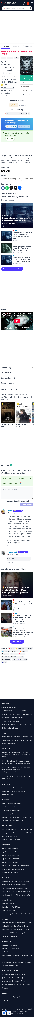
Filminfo (6, 46)
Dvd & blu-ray (6, 826)
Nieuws (20, 718)
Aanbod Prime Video (8, 952)
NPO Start (24, 651)
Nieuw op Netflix (7, 881)
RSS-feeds (15, 721)
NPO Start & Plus (19, 974)
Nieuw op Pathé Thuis (9, 903)
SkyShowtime (25, 126)
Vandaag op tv (17, 788)
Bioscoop (10, 740)
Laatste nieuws (6, 737)
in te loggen (14, 481)
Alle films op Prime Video (23, 962)
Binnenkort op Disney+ (23, 922)
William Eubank (9, 62)
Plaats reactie (27, 505)
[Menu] (32, 3)
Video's (16, 740)
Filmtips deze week (7, 795)
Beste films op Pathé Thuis (10, 914)
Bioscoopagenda (7, 803)
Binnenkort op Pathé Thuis (10, 907)
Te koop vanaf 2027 (24, 833)
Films (31, 737)
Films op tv (5, 784)
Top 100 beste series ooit (10, 859)
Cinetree (14, 656)
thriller (16, 58)
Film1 (22, 656)
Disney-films (5, 872)
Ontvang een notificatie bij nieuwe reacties (16, 501)
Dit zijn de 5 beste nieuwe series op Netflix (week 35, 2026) (15, 777)
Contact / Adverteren (24, 724)
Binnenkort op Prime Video (10, 948)
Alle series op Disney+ (9, 936)
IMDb (5, 96)
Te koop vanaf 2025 (25, 829)
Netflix (12, 648)
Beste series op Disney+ (22, 929)
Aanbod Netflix (21, 885)
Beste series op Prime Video (11, 959)
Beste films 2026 (22, 888)
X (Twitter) (18, 714)
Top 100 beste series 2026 (10, 866)
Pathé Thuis (12, 126)
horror (4, 58)
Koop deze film (8, 87)
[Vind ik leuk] (8, 546)
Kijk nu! (9, 139)
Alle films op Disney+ (22, 933)
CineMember (7, 659)
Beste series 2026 (24, 891)
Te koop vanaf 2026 (8, 833)
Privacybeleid (6, 721)
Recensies (16, 737)
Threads (6, 718)
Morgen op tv (6, 791)
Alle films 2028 (18, 821)
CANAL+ (16, 651)
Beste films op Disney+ (22, 926)
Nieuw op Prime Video (9, 945)
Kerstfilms (14, 872)
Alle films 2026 (26, 817)
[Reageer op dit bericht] (11, 546)
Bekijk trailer (7, 90)
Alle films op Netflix (8, 895)
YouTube (28, 714)
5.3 (10, 85)
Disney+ (30, 648)
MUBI (4, 662)
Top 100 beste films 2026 (10, 855)
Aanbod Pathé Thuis (8, 910)
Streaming (28, 46)
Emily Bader (7, 65)
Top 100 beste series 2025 (10, 862)
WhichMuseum (6, 997)
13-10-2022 (7, 82)
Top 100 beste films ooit (9, 848)
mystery (10, 58)
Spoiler (11, 558)
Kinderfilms (25, 866)
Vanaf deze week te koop (10, 836)
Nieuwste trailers (20, 814)
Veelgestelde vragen (8, 724)
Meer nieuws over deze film (11, 269)
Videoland (6, 656)
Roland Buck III (8, 67)
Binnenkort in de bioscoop (10, 817)
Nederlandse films (7, 869)
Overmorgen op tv (18, 791)
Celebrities (11, 743)
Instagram (7, 714)
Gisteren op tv (6, 788)
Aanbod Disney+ (7, 926)
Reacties (6, 93)
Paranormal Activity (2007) (12, 179)
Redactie (14, 718)
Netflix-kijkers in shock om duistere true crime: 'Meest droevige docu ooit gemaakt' (16, 762)
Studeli (26, 997)
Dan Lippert (7, 70)
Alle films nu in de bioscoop (10, 807)
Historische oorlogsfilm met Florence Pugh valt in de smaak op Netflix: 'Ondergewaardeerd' (16, 770)
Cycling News (18, 997)
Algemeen (24, 737)
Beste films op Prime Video (10, 955)
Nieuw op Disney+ (7, 922)
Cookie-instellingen (10, 728)
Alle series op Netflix (23, 895)
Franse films (19, 869)
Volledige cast (8, 73)
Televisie (4, 743)
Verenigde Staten (9, 79)
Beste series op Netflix (9, 891)
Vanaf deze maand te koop (10, 840)
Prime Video (6, 651)
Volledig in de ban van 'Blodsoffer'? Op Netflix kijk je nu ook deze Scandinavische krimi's (15, 754)
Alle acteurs (17, 46)
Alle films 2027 (6, 821)
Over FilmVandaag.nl (8, 707)
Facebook (25, 711)
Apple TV (6, 654)
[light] (24, 3)
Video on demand (26, 740)
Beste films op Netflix (8, 888)
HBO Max (14, 654)
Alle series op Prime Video (10, 966)
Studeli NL (5, 1000)
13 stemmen (22, 105)
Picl (15, 659)
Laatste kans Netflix (8, 885)
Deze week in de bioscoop (10, 810)
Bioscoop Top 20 (7, 814)
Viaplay (22, 654)
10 (28, 113)
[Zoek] (30, 8)
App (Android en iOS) (11, 711)
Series (3, 740)
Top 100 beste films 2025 (10, 852)
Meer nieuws (16, 641)
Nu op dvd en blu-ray (8, 829)
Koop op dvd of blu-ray (27, 78)
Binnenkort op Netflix (21, 881)
